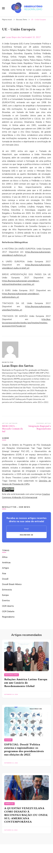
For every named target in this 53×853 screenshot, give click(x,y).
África (4, 557)
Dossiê (5, 579)
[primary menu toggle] (3, 8)
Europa (5, 595)
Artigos (5, 568)
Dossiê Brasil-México (12, 584)
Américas (6, 562)
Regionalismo (8, 617)
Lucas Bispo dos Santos (17, 37)
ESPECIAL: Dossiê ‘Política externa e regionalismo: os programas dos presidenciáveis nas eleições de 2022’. (24, 749)
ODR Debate (8, 611)
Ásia (4, 573)
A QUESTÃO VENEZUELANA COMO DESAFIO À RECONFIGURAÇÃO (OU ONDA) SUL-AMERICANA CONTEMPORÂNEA (26, 815)
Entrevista (7, 589)
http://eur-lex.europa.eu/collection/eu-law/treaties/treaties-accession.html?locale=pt (26, 322)
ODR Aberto (8, 606)
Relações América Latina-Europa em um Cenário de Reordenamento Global (25, 682)
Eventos (6, 600)
